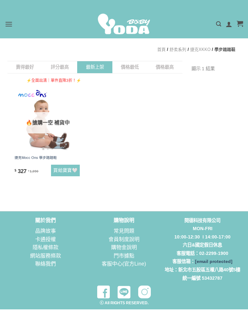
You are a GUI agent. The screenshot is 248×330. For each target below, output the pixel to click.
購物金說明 (124, 247)
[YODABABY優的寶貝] (124, 24)
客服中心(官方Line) (124, 264)
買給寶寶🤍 (65, 170)
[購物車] (240, 24)
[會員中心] (229, 24)
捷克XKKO (200, 49)
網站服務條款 (45, 255)
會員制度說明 (124, 239)
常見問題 (124, 231)
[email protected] (213, 261)
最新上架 (95, 67)
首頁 (161, 49)
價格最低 (130, 67)
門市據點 (124, 255)
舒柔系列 (178, 49)
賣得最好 (25, 67)
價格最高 (165, 67)
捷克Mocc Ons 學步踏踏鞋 (36, 158)
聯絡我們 (45, 264)
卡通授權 (45, 239)
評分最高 (60, 67)
